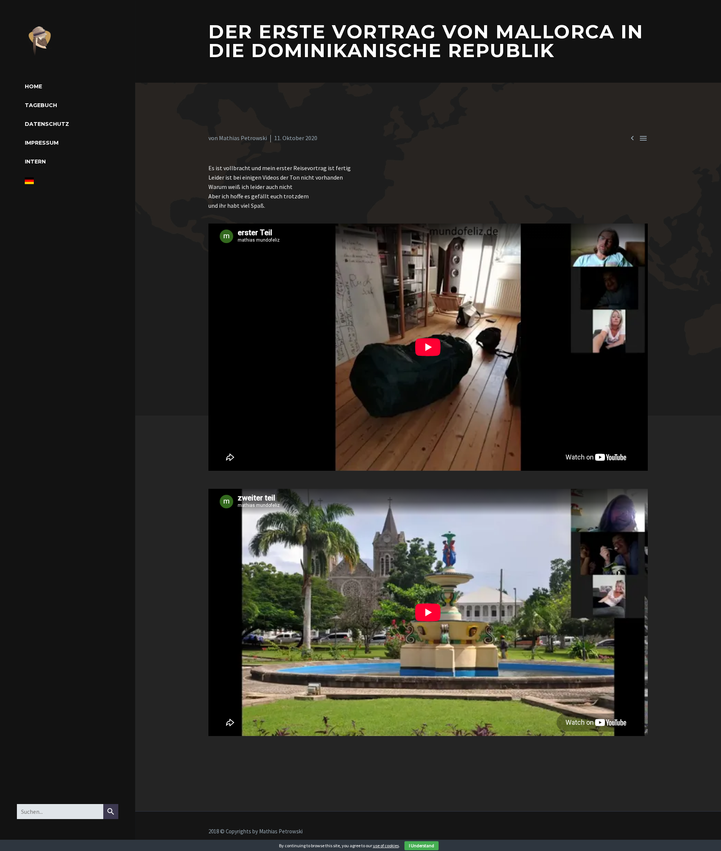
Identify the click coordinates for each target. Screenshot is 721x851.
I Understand (421, 845)
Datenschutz (47, 124)
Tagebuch (41, 105)
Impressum (42, 142)
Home (33, 86)
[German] (29, 180)
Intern (35, 161)
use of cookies (386, 845)
